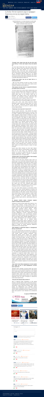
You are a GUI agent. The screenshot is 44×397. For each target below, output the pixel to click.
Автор (9, 16)
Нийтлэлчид (11, 2)
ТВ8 (15, 2)
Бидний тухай (17, 393)
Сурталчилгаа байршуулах (6, 393)
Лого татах (21, 393)
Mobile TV (38, 2)
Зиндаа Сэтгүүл (33, 2)
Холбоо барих (12, 393)
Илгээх (15, 336)
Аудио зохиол (27, 2)
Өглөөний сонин (20, 2)
